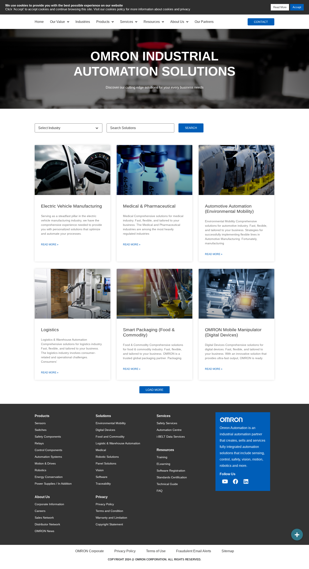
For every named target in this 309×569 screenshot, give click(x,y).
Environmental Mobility (111, 423)
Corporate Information (49, 504)
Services (126, 22)
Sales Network (44, 517)
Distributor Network (47, 524)
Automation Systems (48, 456)
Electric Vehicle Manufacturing (71, 206)
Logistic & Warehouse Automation (118, 443)
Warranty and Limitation (111, 517)
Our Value (57, 22)
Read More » (49, 244)
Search (191, 127)
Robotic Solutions (107, 456)
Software (101, 477)
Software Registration (171, 470)
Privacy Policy (105, 504)
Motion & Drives (45, 463)
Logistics (50, 329)
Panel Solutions (106, 463)
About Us (177, 22)
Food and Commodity (110, 436)
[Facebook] (235, 481)
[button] (154, 389)
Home (39, 22)
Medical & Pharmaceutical (149, 206)
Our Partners (204, 22)
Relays (39, 443)
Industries (82, 22)
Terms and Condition (109, 511)
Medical (101, 450)
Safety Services (167, 423)
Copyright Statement (109, 524)
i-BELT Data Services (171, 436)
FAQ (159, 490)
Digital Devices (105, 430)
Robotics (40, 470)
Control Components (48, 450)
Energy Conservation (49, 477)
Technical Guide (167, 484)
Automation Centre (169, 430)
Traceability (103, 483)
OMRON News (44, 531)
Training (162, 457)
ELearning (163, 464)
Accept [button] (297, 7)
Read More (280, 7)
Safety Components (48, 436)
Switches (40, 430)
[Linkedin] (246, 481)
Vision (100, 470)
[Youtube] (225, 481)
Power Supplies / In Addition (53, 483)
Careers (40, 511)
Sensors (40, 423)
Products (103, 22)
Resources (152, 22)
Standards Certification (172, 477)
